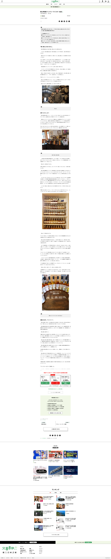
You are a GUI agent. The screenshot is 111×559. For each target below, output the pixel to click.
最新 (50, 492)
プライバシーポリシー (16, 557)
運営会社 (33, 557)
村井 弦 (74, 461)
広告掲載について (3, 557)
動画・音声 (22, 548)
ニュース (40, 548)
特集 (21, 553)
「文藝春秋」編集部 (37, 480)
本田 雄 (68, 505)
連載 (64, 4)
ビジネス (42, 18)
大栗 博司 (66, 478)
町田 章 (50, 461)
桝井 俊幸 (66, 461)
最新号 (60, 4)
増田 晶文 (43, 15)
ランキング (55, 4)
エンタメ (40, 551)
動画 (48, 4)
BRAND (30, 551)
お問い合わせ (7, 557)
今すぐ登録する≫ (33, 542)
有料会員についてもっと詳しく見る (55, 412)
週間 (60, 492)
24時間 (55, 492)
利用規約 (12, 557)
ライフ (40, 553)
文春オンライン (29, 557)
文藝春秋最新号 (23, 550)
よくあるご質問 (32, 553)
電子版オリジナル (23, 551)
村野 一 (35, 462)
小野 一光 (45, 513)
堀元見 (54, 461)
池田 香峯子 (45, 505)
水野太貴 (57, 461)
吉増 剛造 (68, 513)
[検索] (99, 1)
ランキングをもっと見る (55, 534)
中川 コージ (70, 461)
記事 (51, 4)
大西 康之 (51, 477)
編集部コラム (31, 550)
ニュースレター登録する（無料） (55, 392)
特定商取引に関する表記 (23, 557)
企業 (45, 18)
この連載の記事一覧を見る (55, 429)
